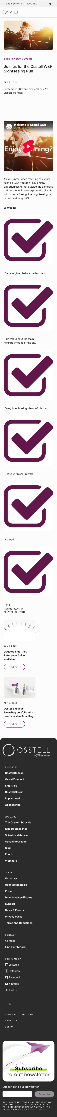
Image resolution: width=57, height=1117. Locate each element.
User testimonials (16, 884)
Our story (11, 878)
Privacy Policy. (38, 1109)
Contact (10, 940)
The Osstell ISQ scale (18, 822)
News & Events (14, 910)
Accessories (13, 804)
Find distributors (15, 947)
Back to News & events (18, 58)
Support (10, 903)
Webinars (11, 860)
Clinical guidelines (16, 828)
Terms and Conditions (18, 922)
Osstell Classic (14, 792)
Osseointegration (16, 841)
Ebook (9, 854)
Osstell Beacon (14, 772)
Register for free (13, 608)
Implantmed (12, 798)
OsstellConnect (14, 779)
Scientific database (16, 835)
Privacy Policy (13, 916)
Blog (8, 847)
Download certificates (18, 897)
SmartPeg (11, 785)
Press (8, 891)
